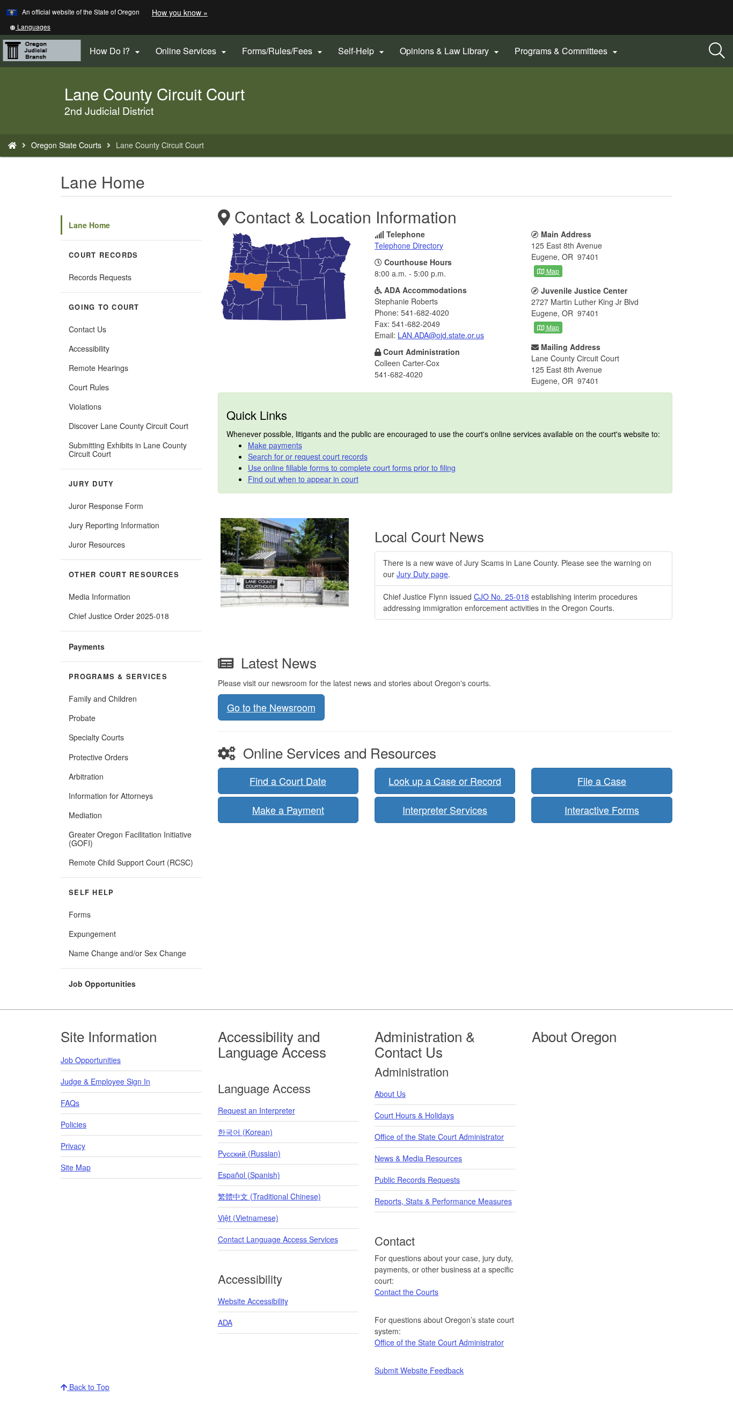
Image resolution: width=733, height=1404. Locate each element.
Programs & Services (118, 676)
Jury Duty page (422, 574)
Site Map (76, 1167)
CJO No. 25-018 (501, 596)
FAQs (70, 1102)
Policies (73, 1124)
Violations (85, 406)
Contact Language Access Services (278, 1239)
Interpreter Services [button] (444, 810)
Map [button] (552, 270)
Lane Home (89, 225)
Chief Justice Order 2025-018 (119, 615)
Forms (80, 914)
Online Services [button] (192, 51)
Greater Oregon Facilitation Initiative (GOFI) (130, 838)
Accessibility (89, 348)
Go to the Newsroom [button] (271, 707)
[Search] (717, 51)
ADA (225, 1322)
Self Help (91, 892)
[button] (30, 26)
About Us (390, 1093)
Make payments (275, 445)
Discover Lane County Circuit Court (128, 425)
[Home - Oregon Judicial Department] (12, 145)
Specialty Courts (96, 737)
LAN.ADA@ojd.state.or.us (441, 335)
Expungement (92, 933)
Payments (87, 646)
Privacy (73, 1145)
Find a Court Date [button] (288, 781)
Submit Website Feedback (419, 1370)
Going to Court (104, 307)
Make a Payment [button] (288, 810)
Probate (82, 717)
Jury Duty (91, 484)
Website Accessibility (253, 1301)
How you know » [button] (180, 12)
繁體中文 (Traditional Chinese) (269, 1196)
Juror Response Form (106, 505)
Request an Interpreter (256, 1110)
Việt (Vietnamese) (248, 1217)
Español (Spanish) (249, 1174)
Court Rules (89, 387)
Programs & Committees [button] (567, 51)
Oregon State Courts (66, 145)
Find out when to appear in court (303, 479)
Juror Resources (97, 544)
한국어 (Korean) (245, 1131)
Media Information (99, 596)
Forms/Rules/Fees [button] (283, 51)
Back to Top (88, 1386)
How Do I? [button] (116, 51)
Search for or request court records (308, 456)
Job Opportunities (102, 983)
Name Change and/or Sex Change (127, 953)
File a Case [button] (601, 781)
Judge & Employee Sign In (105, 1081)
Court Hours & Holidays (414, 1115)
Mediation (85, 815)
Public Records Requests (417, 1179)
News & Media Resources (418, 1158)
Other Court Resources (124, 574)
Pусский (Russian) (249, 1153)
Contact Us (87, 329)
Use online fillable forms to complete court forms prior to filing (352, 467)
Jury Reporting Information (114, 525)
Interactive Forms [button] (602, 810)
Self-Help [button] (362, 51)
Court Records (103, 255)
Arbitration (86, 776)
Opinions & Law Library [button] (451, 51)
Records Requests (100, 277)
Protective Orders (98, 757)
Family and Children (103, 698)
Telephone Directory (409, 245)
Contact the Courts (406, 1291)
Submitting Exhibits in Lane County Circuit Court (128, 449)
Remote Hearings (98, 367)
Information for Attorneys (111, 795)
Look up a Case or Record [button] (445, 781)
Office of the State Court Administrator (439, 1136)
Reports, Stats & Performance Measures (443, 1201)
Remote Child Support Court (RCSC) (131, 862)
